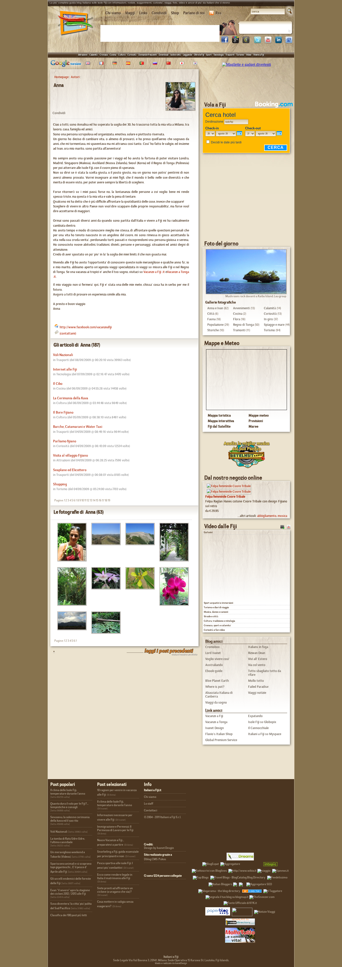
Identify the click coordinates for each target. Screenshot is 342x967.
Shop (175, 13)
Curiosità (131, 54)
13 (91, 500)
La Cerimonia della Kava (70, 398)
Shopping (60, 484)
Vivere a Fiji (258, 54)
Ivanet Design (214, 728)
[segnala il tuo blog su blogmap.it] (227, 896)
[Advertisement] (161, 33)
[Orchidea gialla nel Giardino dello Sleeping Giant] (138, 587)
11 (85, 500)
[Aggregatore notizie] (230, 863)
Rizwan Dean (256, 653)
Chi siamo (113, 13)
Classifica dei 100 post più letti (68, 915)
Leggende (187, 54)
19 (109, 500)
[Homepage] (76, 37)
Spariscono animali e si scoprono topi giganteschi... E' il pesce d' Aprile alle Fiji (70, 867)
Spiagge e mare (274, 325)
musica (282, 516)
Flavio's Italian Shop (219, 734)
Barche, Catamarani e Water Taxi (77, 427)
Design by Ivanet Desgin (159, 848)
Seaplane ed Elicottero (69, 470)
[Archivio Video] (282, 526)
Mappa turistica (219, 415)
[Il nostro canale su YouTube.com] (289, 526)
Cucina (113, 54)
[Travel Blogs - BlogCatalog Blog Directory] (238, 876)
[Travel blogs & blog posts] (252, 890)
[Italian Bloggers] (220, 883)
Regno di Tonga (243, 325)
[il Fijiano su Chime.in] (246, 42)
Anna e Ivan (215, 308)
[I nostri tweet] (257, 42)
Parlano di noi (194, 13)
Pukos (162, 859)
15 (97, 500)
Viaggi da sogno (216, 702)
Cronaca (104, 54)
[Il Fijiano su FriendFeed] (289, 42)
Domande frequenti (147, 54)
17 (103, 500)
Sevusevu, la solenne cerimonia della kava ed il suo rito (70, 818)
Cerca (276, 147)
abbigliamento (266, 516)
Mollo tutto (256, 681)
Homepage (61, 77)
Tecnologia (219, 54)
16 (100, 500)
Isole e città (175, 54)
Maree (253, 426)
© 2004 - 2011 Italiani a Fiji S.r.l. (162, 817)
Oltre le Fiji (199, 54)
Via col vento (256, 665)
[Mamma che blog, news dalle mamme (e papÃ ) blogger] (251, 863)
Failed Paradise (258, 687)
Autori (75, 77)
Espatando (255, 716)
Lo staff (148, 803)
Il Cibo (57, 384)
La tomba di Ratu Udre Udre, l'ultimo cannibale (67, 840)
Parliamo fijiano (64, 441)
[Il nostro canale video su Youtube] (268, 42)
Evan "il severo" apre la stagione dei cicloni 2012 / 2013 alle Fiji (70, 891)
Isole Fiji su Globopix (262, 722)
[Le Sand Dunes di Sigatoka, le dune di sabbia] (138, 543)
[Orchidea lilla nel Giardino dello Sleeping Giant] (104, 587)
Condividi (159, 13)
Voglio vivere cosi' (217, 659)
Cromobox (212, 647)
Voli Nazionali (63, 355)
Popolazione (215, 325)
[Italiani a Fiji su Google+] (235, 42)
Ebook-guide (213, 671)
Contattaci (150, 810)
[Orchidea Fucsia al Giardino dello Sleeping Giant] (172, 604)
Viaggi (130, 13)
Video (248, 54)
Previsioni (256, 421)
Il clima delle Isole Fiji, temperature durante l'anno (67, 791)
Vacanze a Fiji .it (154, 272)
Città (210, 313)
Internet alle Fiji (65, 369)
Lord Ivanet (213, 653)
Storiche (213, 330)
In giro (268, 319)
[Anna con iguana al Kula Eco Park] (70, 559)
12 (88, 500)
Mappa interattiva (221, 421)
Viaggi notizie (257, 693)
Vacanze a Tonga (216, 722)
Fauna (211, 319)
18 (106, 500)
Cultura (121, 54)
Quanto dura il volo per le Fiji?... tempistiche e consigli (69, 805)
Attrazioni (82, 54)
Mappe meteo (259, 415)
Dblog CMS (151, 859)
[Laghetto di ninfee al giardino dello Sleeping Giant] (104, 632)
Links (143, 13)
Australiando (214, 665)
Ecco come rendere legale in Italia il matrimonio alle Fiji (114, 876)
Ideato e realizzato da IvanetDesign (171, 963)
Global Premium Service (221, 740)
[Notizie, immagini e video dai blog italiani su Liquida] (242, 911)
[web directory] (240, 921)
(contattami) (68, 333)
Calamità (93, 54)
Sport (209, 54)
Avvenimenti (241, 308)
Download (163, 54)
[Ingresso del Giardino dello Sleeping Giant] (172, 559)
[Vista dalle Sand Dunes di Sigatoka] (104, 543)
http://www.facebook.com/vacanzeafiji (86, 327)
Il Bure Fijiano (63, 412)
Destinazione (214, 121)
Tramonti (239, 330)
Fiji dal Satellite (219, 426)
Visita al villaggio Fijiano (70, 455)
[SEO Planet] (259, 883)
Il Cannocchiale (258, 728)
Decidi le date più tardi (226, 142)
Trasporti (230, 54)
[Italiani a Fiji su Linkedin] (278, 42)
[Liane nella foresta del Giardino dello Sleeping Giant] (70, 604)
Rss (218, 13)
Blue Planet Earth (217, 681)
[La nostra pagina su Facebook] (225, 42)
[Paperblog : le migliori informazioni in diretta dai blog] (218, 911)
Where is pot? (214, 687)
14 (94, 500)
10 (82, 500)
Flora (236, 319)
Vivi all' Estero (257, 659)
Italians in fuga (258, 647)
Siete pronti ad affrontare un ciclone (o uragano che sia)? (115, 889)
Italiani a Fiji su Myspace (264, 734)
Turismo (240, 54)
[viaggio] (264, 870)
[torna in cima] (51, 652)
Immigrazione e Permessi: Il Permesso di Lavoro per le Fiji (115, 828)
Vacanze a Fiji (214, 716)
